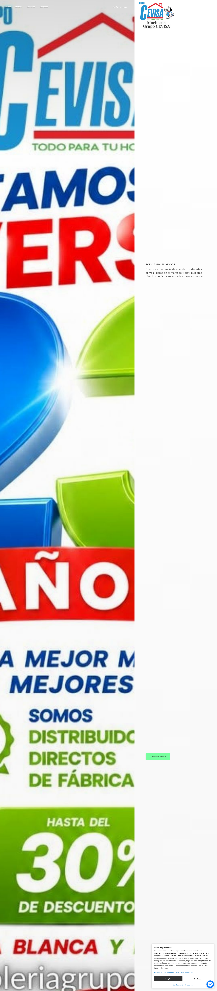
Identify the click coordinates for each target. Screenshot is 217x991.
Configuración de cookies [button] (183, 985)
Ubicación (31, 7)
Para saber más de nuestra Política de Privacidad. (173, 972)
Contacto (44, 7)
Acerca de (18, 7)
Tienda (8, 7)
